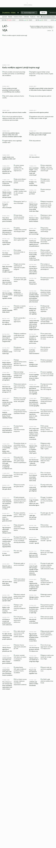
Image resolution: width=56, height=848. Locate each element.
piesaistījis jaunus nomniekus (7, 219)
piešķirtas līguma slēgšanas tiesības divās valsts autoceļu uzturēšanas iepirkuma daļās (12, 134)
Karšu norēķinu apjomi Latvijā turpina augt (21, 67)
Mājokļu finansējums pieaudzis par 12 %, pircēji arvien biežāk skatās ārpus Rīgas (33, 207)
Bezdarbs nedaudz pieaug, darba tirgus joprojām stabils (7, 598)
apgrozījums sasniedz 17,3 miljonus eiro (34, 649)
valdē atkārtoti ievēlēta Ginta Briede (33, 683)
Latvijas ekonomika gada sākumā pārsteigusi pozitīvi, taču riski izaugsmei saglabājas (34, 390)
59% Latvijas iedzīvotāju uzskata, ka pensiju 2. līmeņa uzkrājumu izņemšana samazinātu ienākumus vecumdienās (34, 434)
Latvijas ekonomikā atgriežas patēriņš (39, 112)
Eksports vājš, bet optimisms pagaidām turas (33, 671)
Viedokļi (10, 17)
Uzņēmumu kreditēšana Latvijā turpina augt (7, 351)
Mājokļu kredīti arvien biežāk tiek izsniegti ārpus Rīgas (34, 659)
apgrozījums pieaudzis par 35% (7, 649)
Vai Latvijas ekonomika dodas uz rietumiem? (7, 254)
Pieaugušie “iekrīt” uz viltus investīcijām (7, 205)
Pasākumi (32, 17)
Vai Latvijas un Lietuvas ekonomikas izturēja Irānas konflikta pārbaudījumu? (33, 270)
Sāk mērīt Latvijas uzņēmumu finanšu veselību (14, 112)
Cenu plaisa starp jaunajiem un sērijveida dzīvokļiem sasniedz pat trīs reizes (33, 339)
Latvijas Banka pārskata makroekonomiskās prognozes (7, 430)
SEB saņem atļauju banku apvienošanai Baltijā (7, 583)
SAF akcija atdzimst (34, 157)
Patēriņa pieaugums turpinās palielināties (33, 364)
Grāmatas (26, 17)
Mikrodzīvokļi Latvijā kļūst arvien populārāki (33, 621)
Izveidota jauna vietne (33, 282)
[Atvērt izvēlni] (18, 12)
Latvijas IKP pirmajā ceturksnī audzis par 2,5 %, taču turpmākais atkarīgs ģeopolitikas (7, 543)
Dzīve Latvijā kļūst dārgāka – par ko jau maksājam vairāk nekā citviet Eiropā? (33, 171)
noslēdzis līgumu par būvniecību (33, 555)
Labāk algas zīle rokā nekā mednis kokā (32, 517)
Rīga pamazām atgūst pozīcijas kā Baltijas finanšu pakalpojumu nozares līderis (33, 637)
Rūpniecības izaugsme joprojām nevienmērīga (33, 232)
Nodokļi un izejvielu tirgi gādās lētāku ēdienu (7, 310)
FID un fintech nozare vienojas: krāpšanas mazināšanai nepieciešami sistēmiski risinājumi (7, 685)
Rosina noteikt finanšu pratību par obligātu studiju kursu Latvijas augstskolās (34, 256)
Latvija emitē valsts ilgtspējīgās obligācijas (33, 489)
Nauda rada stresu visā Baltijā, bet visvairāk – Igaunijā (34, 541)
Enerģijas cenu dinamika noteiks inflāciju (33, 183)
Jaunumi (4, 17)
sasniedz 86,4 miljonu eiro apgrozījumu (6, 322)
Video (38, 17)
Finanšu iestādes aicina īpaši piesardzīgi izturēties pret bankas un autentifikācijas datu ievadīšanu (11, 90)
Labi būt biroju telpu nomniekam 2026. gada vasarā (7, 282)
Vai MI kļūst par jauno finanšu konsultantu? (34, 351)
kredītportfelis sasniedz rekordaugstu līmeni (7, 232)
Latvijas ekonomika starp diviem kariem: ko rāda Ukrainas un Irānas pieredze (34, 416)
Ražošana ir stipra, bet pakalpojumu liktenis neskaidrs (33, 219)
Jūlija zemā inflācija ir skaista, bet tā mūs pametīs (7, 183)
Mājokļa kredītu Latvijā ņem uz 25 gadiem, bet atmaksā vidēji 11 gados (33, 449)
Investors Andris (17, 17)
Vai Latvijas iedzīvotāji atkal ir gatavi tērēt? (6, 242)
